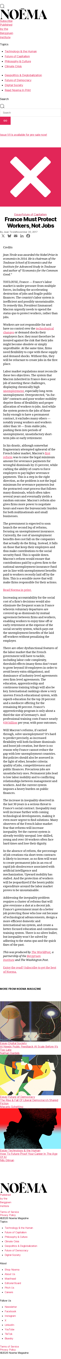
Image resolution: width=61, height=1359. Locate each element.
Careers (9, 1292)
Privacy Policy (8, 1215)
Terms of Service (9, 1211)
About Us (10, 1274)
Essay (18, 214)
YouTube (9, 1329)
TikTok (8, 1333)
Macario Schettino (11, 1106)
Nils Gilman (7, 1160)
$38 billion (10, 723)
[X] (3, 236)
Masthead (10, 1278)
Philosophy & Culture (18, 61)
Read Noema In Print (18, 90)
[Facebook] (28, 236)
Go (5, 120)
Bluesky (9, 1338)
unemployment (13, 391)
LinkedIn (9, 1324)
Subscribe (6, 21)
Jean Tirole (9, 231)
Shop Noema (12, 1269)
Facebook (10, 1311)
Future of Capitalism (17, 56)
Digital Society (14, 85)
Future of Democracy (18, 80)
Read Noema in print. (17, 590)
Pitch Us (9, 1287)
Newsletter (11, 1306)
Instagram (10, 1315)
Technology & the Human (21, 51)
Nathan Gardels (10, 1053)
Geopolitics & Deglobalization (23, 75)
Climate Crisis (13, 66)
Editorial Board (13, 1283)
